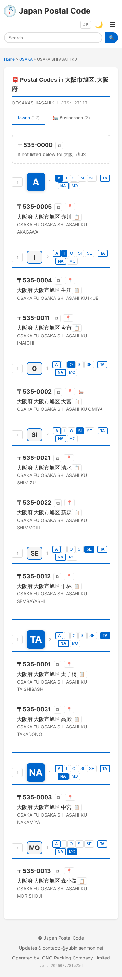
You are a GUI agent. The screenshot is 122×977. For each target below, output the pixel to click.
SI (82, 178)
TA (104, 178)
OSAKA (26, 59)
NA (63, 186)
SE (91, 178)
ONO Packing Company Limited (76, 957)
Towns (28, 117)
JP (85, 24)
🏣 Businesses (71, 117)
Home (9, 59)
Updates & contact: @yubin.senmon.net (61, 948)
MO (75, 186)
